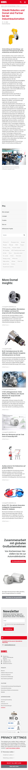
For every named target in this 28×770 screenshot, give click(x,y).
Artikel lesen (5, 325)
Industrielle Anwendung (6, 688)
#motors (13, 264)
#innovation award (18, 253)
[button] (24, 235)
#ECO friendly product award (18, 250)
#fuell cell (19, 261)
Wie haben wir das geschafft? (14, 597)
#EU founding (6, 250)
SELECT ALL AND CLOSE (14, 763)
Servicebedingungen (19, 624)
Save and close (14, 766)
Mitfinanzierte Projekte (7, 228)
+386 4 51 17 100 (6, 660)
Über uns (4, 224)
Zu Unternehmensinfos (18, 561)
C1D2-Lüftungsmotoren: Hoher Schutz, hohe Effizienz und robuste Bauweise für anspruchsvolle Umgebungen (13, 394)
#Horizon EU (6, 242)
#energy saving (6, 247)
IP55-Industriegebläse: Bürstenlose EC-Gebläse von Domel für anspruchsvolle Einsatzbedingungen (13, 311)
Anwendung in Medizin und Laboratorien (9, 690)
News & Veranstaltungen (6, 705)
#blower (13, 261)
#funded (5, 245)
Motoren (3, 670)
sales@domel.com (7, 661)
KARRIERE (3, 707)
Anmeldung (8, 629)
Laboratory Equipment (6, 674)
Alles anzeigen (5, 212)
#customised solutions (8, 266)
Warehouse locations (7, 663)
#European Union (15, 242)
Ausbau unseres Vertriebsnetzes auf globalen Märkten (13, 467)
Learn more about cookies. (13, 748)
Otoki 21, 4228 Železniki (8, 657)
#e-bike (5, 253)
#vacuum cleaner (16, 247)
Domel (2, 5)
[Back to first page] (4, 2)
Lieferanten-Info (4, 703)
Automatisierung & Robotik (7, 678)
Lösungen (4, 216)
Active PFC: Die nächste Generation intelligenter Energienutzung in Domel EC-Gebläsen (13, 507)
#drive (10, 253)
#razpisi (22, 245)
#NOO (16, 245)
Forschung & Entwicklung (6, 699)
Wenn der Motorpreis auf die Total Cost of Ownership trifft (13, 435)
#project (23, 242)
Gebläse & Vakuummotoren (7, 672)
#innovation (18, 256)
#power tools (6, 264)
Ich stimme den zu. (15, 625)
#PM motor (15, 258)
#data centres (6, 261)
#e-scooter (5, 256)
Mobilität (3, 692)
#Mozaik (11, 245)
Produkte (4, 220)
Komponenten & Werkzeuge (7, 676)
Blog (18, 5)
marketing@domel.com (9, 645)
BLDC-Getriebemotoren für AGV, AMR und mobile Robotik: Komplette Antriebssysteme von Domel (13, 353)
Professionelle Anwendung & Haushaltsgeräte (11, 686)
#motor (12, 256)
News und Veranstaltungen (10, 5)
